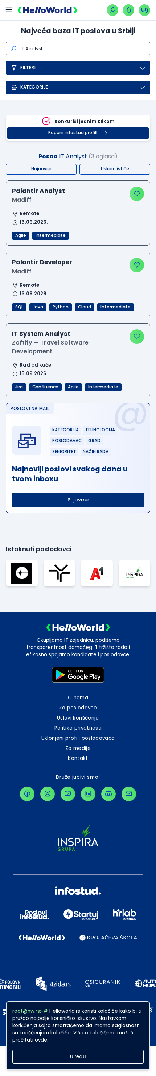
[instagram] (47, 794)
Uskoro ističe (115, 169)
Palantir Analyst (38, 191)
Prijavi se (78, 499)
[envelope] (129, 794)
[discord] (108, 794)
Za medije (78, 748)
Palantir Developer (42, 262)
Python (61, 307)
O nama (78, 697)
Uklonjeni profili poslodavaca (78, 738)
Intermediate (51, 235)
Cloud (84, 307)
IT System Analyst (41, 333)
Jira (19, 387)
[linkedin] (88, 794)
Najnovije (41, 169)
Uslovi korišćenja (78, 717)
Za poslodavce (78, 707)
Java (38, 307)
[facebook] (27, 794)
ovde (41, 1040)
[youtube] (68, 794)
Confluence (45, 387)
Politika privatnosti (78, 728)
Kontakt (78, 758)
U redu (78, 1056)
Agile (20, 235)
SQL (19, 307)
